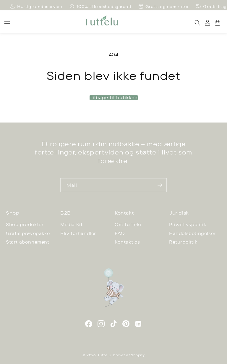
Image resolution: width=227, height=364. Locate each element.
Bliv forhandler (78, 233)
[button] (7, 21)
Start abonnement (27, 242)
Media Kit (71, 224)
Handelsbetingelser (192, 233)
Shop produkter (24, 224)
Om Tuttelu (128, 224)
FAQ (120, 233)
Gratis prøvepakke (28, 233)
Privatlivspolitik (187, 224)
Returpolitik (183, 242)
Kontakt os (127, 242)
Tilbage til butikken (114, 97)
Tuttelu (104, 355)
